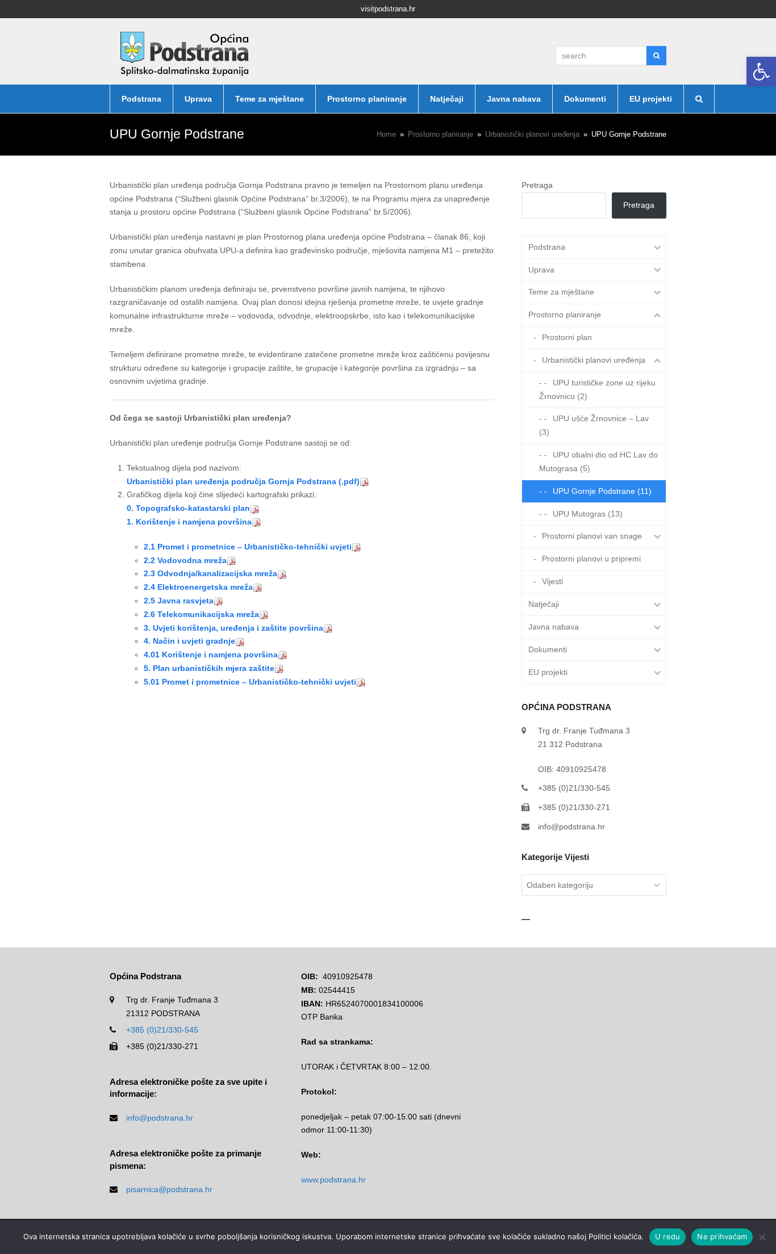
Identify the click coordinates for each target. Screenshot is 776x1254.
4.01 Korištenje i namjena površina (211, 654)
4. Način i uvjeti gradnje (189, 640)
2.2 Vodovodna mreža (185, 560)
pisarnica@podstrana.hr (169, 1189)
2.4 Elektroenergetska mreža (198, 587)
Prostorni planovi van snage (592, 535)
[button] (761, 71)
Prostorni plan (567, 337)
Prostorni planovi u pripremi (591, 558)
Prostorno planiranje (564, 314)
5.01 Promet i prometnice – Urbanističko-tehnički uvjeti (250, 681)
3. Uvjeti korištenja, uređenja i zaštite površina (233, 627)
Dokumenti (547, 649)
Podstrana (546, 246)
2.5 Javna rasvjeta (179, 600)
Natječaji (543, 604)
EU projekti (548, 672)
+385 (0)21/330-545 (162, 1029)
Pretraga (537, 185)
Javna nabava (553, 626)
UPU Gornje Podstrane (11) (602, 491)
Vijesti (552, 581)
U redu (668, 1236)
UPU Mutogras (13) (588, 513)
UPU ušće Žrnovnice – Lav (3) (594, 425)
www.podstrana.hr (333, 1179)
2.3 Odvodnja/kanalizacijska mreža (210, 573)
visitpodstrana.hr (388, 9)
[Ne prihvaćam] (761, 1237)
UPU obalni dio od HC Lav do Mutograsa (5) (598, 461)
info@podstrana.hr (571, 826)
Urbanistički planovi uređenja (593, 359)
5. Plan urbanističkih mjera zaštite (209, 668)
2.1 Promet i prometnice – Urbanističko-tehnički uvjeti (248, 546)
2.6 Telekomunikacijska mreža (201, 614)
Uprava (541, 269)
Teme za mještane (561, 291)
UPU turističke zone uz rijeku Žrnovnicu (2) (597, 389)
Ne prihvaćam (722, 1236)
